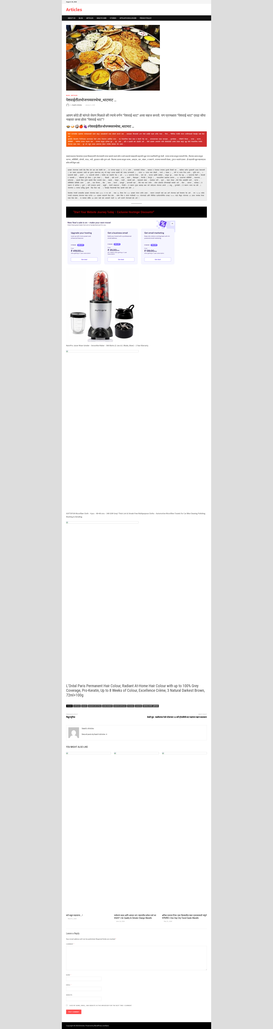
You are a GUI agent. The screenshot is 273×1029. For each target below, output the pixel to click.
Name (68, 975)
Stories (113, 18)
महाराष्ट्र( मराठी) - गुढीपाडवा (150, 706)
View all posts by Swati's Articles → (94, 734)
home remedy (107, 706)
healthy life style (95, 706)
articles (77, 706)
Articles (74, 9)
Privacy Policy (145, 18)
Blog (81, 18)
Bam (107, 1026)
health (84, 706)
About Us (71, 18)
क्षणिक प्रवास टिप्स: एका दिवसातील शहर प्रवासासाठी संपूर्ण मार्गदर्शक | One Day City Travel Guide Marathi (184, 916)
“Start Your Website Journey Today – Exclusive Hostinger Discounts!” (113, 212)
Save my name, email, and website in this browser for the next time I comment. (100, 1005)
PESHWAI (131, 706)
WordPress (98, 1026)
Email (69, 985)
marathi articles (120, 706)
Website (69, 995)
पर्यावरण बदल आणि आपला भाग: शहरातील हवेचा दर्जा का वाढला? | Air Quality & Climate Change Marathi (135, 916)
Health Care (101, 18)
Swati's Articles (77, 105)
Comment (70, 944)
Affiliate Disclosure (128, 18)
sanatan (138, 706)
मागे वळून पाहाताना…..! (74, 915)
